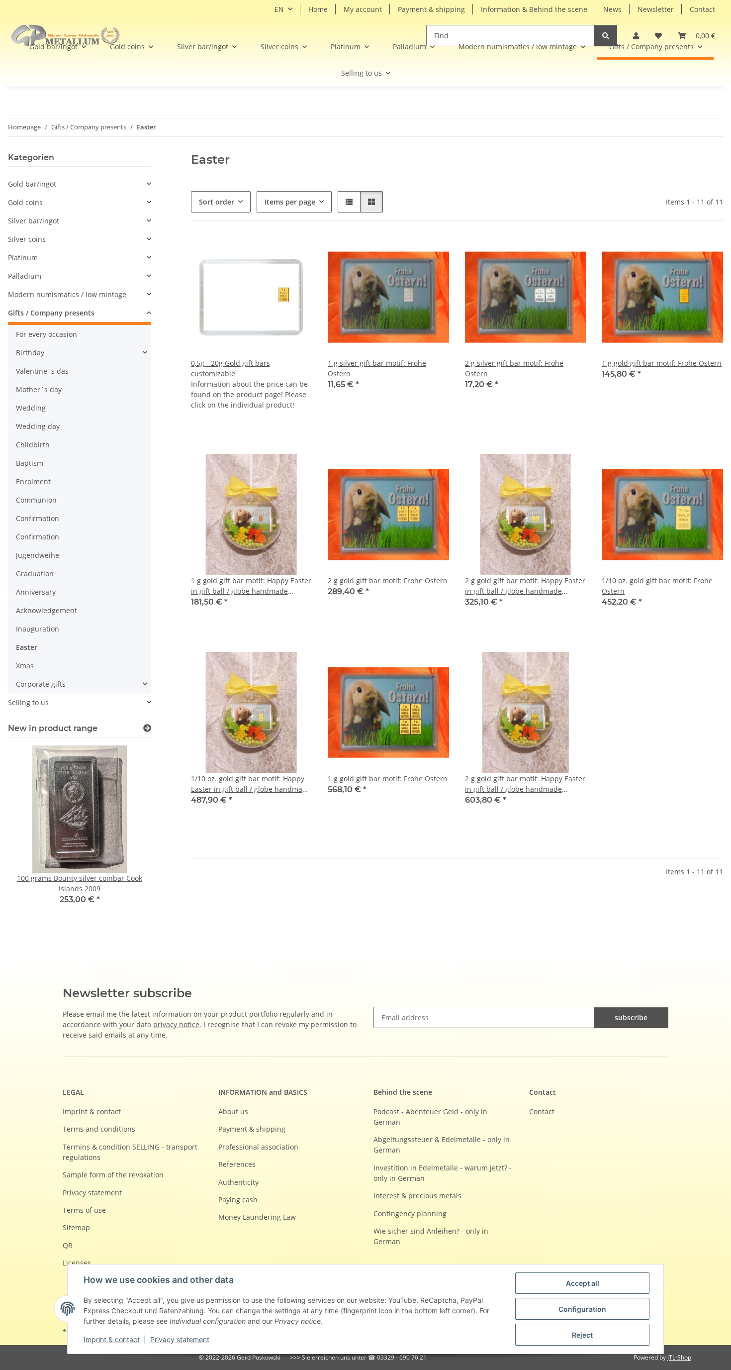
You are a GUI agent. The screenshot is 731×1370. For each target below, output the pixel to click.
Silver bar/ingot (33, 220)
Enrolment (33, 481)
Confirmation (37, 518)
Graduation (35, 573)
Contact (702, 9)
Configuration (582, 1309)
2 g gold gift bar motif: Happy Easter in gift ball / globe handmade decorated (525, 586)
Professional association (258, 1147)
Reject (582, 1335)
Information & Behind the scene (534, 9)
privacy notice (176, 1024)
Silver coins (27, 239)
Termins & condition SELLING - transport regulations (130, 1152)
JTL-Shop (679, 1357)
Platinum (23, 257)
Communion (36, 500)
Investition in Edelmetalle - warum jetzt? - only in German (442, 1173)
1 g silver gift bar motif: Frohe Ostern (377, 368)
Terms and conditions (99, 1129)
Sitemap (76, 1227)
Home (318, 9)
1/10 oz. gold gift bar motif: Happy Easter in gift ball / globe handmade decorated (251, 784)
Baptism (29, 463)
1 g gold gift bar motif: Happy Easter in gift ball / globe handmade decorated (251, 586)
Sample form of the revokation (113, 1174)
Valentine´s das (42, 371)
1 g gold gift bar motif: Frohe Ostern (662, 363)
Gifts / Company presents (51, 312)
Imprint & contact (112, 1339)
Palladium (24, 276)
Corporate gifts (41, 684)
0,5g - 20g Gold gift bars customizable (230, 368)
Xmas (25, 665)
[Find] (605, 35)
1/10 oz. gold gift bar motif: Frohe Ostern (657, 586)
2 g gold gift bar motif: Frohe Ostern (388, 580)
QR (68, 1245)
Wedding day (38, 426)
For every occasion (46, 334)
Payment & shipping (431, 9)
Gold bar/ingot (32, 184)
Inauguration (37, 628)
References (237, 1164)
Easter (26, 647)
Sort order (216, 202)
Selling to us (28, 702)
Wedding (31, 408)
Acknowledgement (46, 610)
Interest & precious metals (417, 1195)
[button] (349, 201)
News (612, 9)
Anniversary (36, 592)
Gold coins (25, 202)
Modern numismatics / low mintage (67, 294)
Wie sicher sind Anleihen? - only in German (430, 1236)
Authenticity (238, 1182)
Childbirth (33, 444)
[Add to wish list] (432, 254)
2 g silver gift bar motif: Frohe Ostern (514, 368)
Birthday (30, 352)
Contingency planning (410, 1213)
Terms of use (84, 1210)
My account (363, 9)
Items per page (290, 202)
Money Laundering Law (257, 1217)
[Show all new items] (147, 728)
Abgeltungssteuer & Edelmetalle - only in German (441, 1145)
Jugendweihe (37, 555)
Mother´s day (39, 389)
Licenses (77, 1262)
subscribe (631, 1017)
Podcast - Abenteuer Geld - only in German (430, 1117)
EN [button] (279, 9)
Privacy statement (179, 1339)
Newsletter (656, 9)
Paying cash (238, 1199)
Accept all (582, 1283)
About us (233, 1111)
